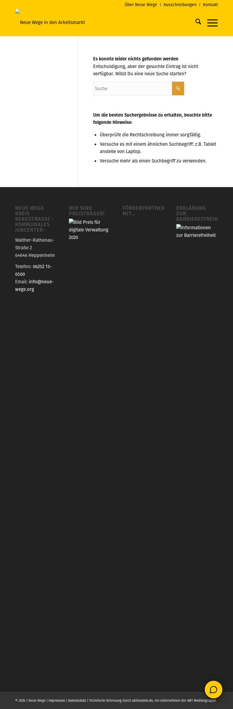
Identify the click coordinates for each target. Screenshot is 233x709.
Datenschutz (77, 700)
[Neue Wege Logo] (50, 22)
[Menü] (209, 22)
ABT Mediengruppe (201, 700)
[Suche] (195, 22)
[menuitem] (141, 4)
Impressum (57, 700)
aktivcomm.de (142, 700)
